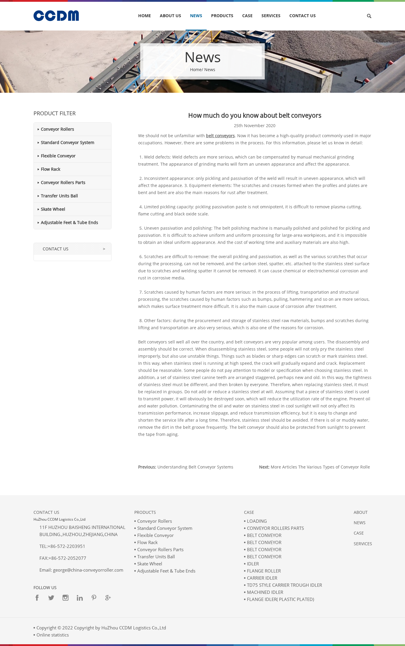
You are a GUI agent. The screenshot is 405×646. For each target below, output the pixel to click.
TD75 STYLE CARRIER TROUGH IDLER (284, 585)
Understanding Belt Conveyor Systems (195, 467)
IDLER (253, 564)
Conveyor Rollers (57, 129)
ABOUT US (170, 16)
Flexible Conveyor (58, 156)
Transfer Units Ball (59, 196)
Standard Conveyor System (67, 142)
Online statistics (52, 635)
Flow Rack (50, 169)
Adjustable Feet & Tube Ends (69, 222)
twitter (51, 597)
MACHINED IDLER (265, 592)
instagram (65, 597)
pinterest (94, 597)
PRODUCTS (222, 16)
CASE (247, 16)
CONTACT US (302, 16)
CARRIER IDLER (262, 578)
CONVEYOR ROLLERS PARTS (275, 528)
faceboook (37, 597)
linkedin (79, 597)
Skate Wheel (53, 209)
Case (249, 512)
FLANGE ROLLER (264, 571)
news (360, 522)
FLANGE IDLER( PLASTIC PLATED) (280, 599)
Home (144, 16)
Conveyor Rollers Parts (63, 182)
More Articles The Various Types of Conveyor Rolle (320, 467)
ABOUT (361, 512)
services (271, 16)
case (359, 533)
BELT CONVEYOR (264, 535)
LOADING (257, 521)
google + (108, 597)
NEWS (196, 16)
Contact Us (46, 512)
